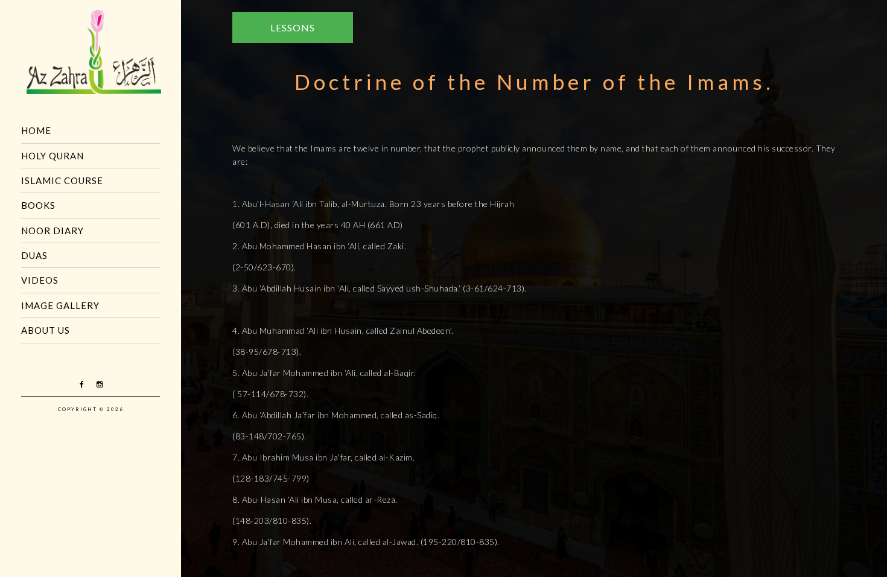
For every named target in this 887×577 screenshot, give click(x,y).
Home (36, 130)
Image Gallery (60, 305)
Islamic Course (62, 180)
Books (38, 205)
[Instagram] (100, 384)
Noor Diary (52, 230)
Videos (40, 280)
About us (45, 330)
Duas (34, 255)
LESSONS (292, 27)
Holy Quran (52, 155)
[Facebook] (82, 384)
